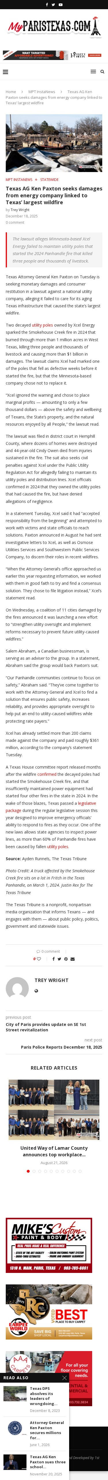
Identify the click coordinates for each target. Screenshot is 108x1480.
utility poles (42, 325)
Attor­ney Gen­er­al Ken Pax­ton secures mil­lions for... (47, 1430)
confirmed (46, 774)
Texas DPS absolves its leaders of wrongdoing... (44, 1396)
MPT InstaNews (42, 91)
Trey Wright (20, 209)
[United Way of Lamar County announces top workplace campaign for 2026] (54, 1110)
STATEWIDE (49, 180)
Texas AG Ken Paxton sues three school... (48, 1461)
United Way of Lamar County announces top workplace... (54, 1151)
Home (11, 91)
